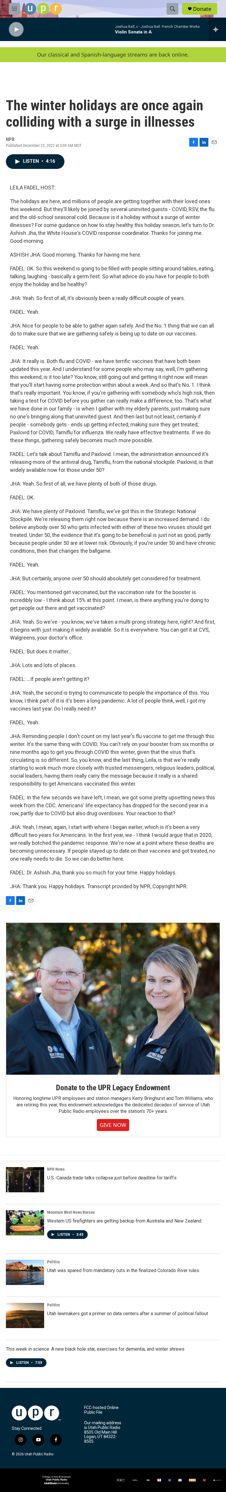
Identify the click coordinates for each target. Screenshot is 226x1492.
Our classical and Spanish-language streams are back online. (113, 55)
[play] (16, 29)
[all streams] (217, 29)
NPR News (55, 1169)
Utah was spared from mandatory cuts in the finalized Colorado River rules (123, 1270)
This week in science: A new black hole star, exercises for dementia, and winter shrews (95, 1349)
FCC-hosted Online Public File (101, 1410)
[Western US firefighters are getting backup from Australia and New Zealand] (25, 1222)
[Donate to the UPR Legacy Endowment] (113, 999)
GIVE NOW (113, 1124)
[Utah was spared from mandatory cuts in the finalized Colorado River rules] (25, 1272)
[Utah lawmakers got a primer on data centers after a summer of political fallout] (25, 1315)
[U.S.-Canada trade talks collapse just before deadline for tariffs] (25, 1179)
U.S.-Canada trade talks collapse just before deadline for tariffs (112, 1178)
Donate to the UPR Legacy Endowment (113, 1087)
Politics (53, 1261)
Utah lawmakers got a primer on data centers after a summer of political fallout (127, 1313)
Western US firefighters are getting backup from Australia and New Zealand (124, 1221)
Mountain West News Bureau (71, 1212)
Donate (202, 9)
